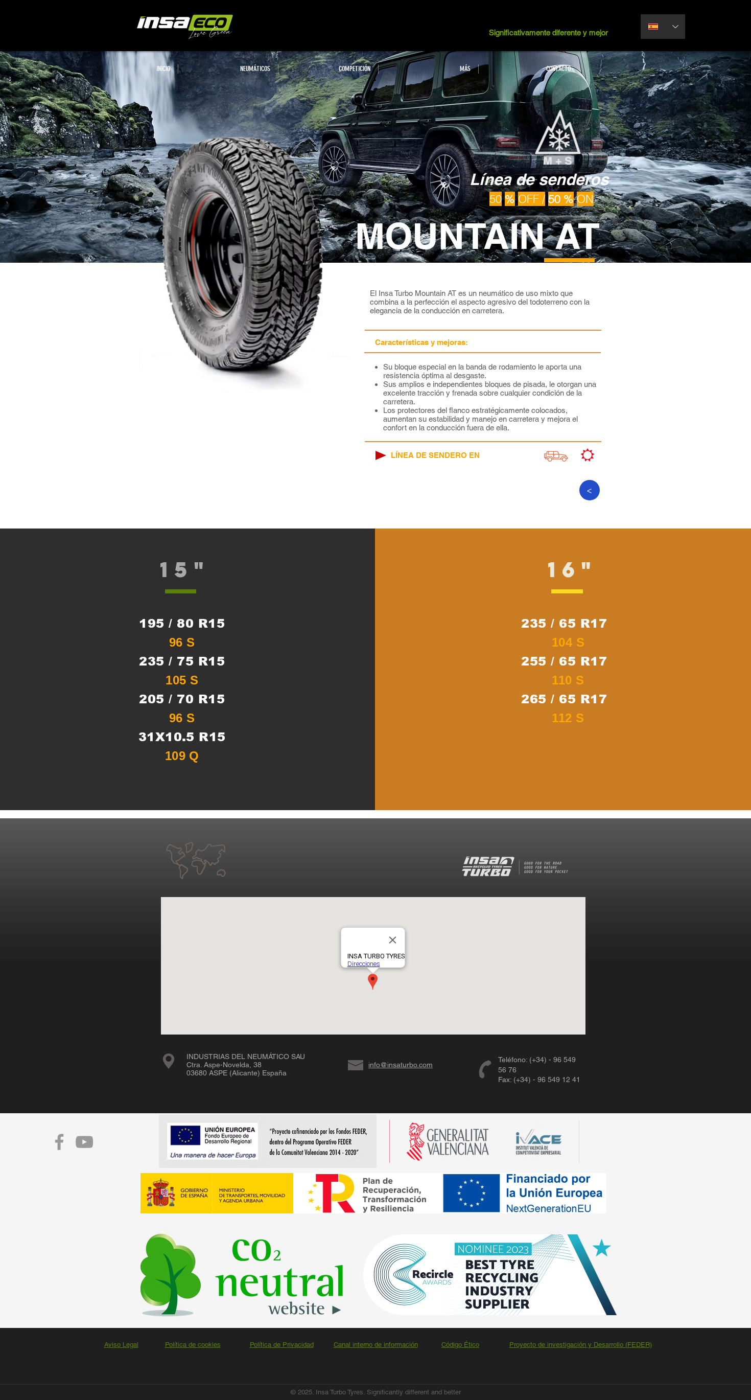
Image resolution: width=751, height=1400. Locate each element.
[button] (228, 69)
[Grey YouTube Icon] (84, 1142)
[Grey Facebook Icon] (59, 1142)
